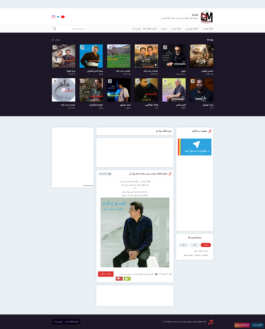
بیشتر (57, 39)
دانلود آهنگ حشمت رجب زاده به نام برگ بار (148, 174)
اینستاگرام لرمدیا (242, 325)
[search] (54, 28)
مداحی (164, 28)
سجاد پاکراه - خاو (201, 251)
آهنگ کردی (176, 28)
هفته (206, 245)
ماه (195, 245)
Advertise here (88, 185)
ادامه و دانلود (106, 274)
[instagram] (53, 17)
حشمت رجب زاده (126, 274)
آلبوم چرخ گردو (149, 274)
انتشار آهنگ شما (150, 28)
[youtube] (62, 17)
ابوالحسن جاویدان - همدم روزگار (195, 255)
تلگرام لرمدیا (257, 325)
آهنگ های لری (192, 28)
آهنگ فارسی (208, 28)
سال (183, 245)
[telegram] (58, 17)
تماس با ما (136, 28)
